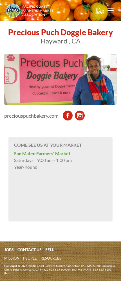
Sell (49, 249)
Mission (11, 258)
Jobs (9, 249)
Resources (51, 258)
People (30, 258)
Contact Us (29, 249)
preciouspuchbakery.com (31, 116)
